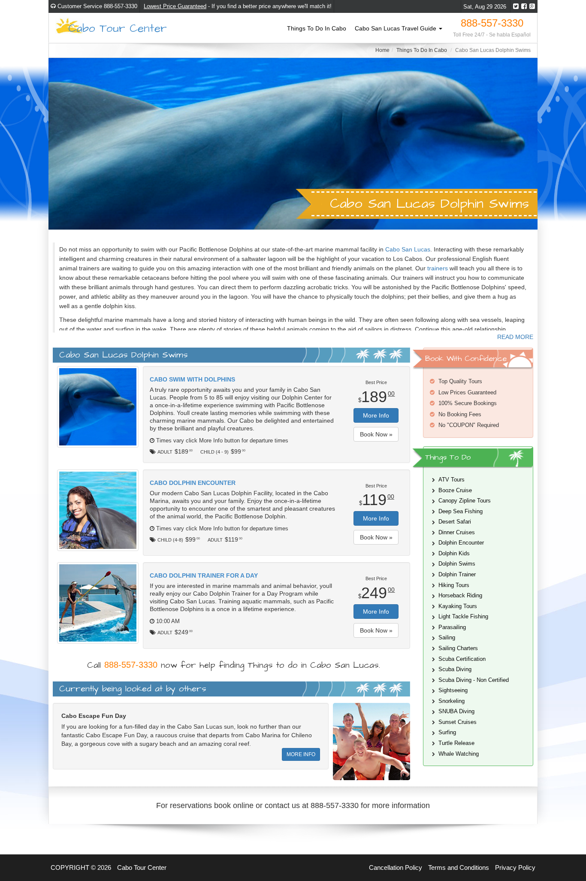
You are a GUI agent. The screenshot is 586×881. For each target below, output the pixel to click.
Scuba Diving (454, 669)
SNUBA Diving (456, 711)
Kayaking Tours (457, 606)
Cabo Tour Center (117, 28)
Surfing (447, 732)
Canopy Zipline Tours (464, 500)
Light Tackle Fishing (463, 616)
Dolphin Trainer (457, 574)
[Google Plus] (532, 6)
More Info (376, 415)
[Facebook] (524, 6)
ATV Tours (451, 479)
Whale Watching (458, 754)
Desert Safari (454, 521)
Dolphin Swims (456, 563)
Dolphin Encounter (461, 542)
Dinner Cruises (456, 532)
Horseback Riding (460, 595)
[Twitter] (516, 6)
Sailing (446, 637)
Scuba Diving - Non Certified (473, 680)
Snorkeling (451, 701)
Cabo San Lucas (407, 249)
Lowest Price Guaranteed (175, 6)
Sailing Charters (458, 648)
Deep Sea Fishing (460, 511)
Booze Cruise (455, 490)
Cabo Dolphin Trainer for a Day (204, 575)
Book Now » (376, 434)
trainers (437, 268)
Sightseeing (453, 690)
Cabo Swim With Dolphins (192, 379)
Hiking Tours (453, 585)
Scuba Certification (462, 659)
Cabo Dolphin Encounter (193, 482)
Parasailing (452, 627)
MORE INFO (301, 754)
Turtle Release (456, 743)
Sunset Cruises (457, 722)
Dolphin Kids (454, 553)
